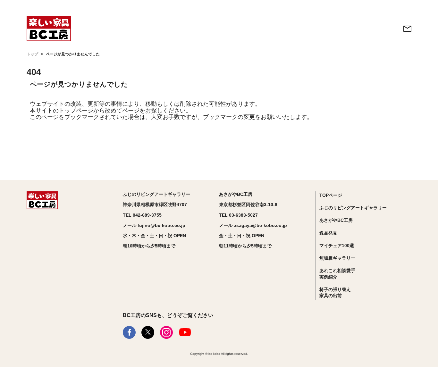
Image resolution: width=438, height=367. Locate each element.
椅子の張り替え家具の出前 (335, 292)
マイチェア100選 (336, 245)
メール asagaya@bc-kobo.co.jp (253, 225)
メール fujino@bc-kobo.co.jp (154, 225)
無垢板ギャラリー (337, 258)
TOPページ (330, 195)
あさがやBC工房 (336, 220)
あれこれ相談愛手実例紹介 (337, 273)
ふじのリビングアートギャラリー (353, 207)
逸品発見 (328, 233)
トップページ (76, 110)
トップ (32, 54)
